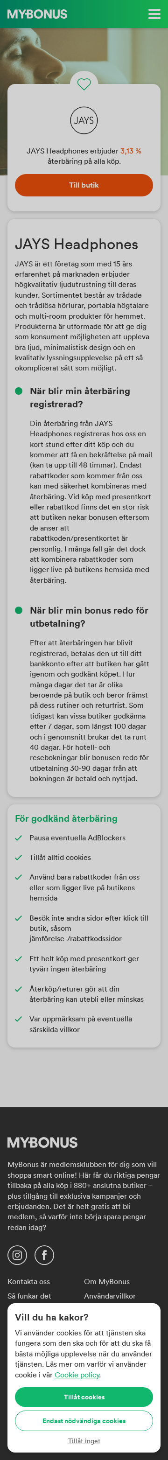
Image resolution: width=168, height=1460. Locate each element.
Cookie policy (77, 1374)
